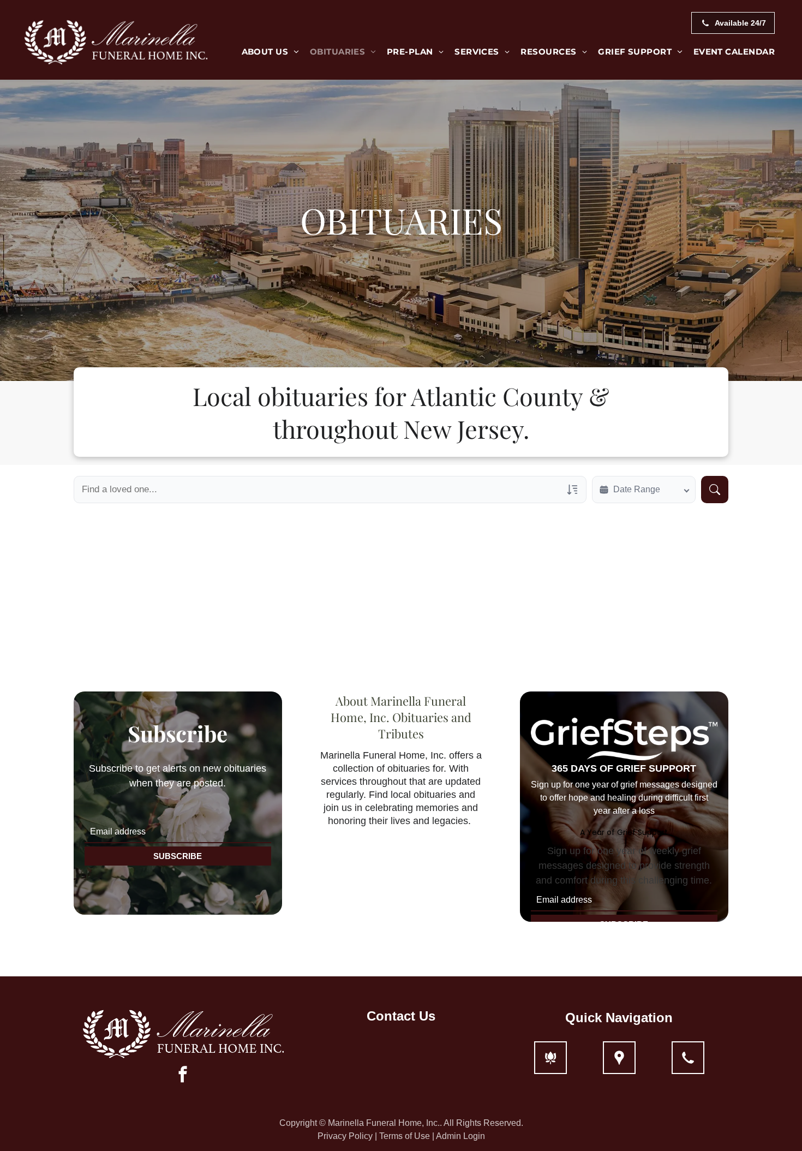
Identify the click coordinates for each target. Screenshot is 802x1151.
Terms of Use (404, 1136)
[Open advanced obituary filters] (572, 489)
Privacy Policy (345, 1136)
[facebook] (183, 1075)
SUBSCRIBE (177, 856)
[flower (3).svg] (550, 1064)
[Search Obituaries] (714, 489)
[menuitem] (270, 52)
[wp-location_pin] (619, 1064)
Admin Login (460, 1136)
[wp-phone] (688, 1064)
